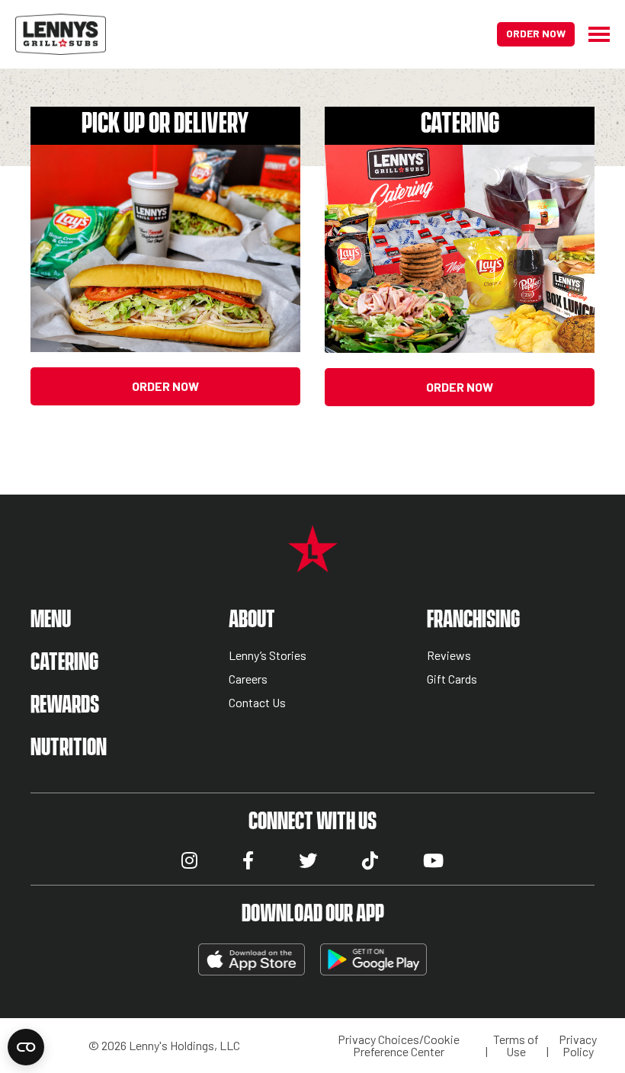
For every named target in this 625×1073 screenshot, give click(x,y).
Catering (64, 662)
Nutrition (68, 748)
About (252, 620)
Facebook (248, 860)
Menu (50, 620)
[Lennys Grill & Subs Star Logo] (313, 563)
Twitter (308, 860)
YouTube (433, 860)
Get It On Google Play (373, 959)
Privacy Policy (578, 1045)
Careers (248, 679)
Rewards (64, 705)
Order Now (536, 33)
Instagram (189, 860)
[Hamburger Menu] (592, 34)
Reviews (449, 655)
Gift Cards (452, 679)
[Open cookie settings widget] (26, 1047)
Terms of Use (516, 1045)
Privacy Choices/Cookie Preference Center (399, 1045)
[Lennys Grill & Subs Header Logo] (60, 32)
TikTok (370, 860)
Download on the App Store (251, 959)
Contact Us (257, 703)
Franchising (473, 620)
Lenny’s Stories (267, 655)
